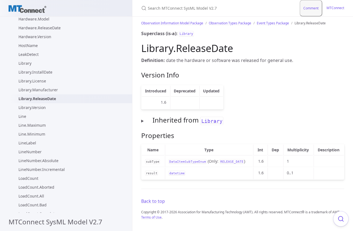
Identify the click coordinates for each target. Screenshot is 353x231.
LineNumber (30, 151)
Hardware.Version (34, 36)
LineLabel (27, 143)
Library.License (32, 81)
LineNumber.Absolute (38, 160)
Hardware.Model (33, 19)
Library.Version (32, 107)
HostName (28, 45)
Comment (311, 8)
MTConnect (335, 8)
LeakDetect (28, 54)
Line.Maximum (32, 125)
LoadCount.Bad (32, 204)
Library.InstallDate (35, 72)
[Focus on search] (341, 219)
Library (24, 63)
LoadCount (28, 178)
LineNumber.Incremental (41, 169)
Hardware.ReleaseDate (39, 27)
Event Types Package (273, 23)
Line (22, 116)
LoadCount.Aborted (36, 187)
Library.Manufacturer (38, 89)
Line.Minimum (31, 134)
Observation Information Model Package (172, 23)
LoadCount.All (31, 196)
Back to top (153, 201)
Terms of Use (151, 217)
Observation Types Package (230, 23)
